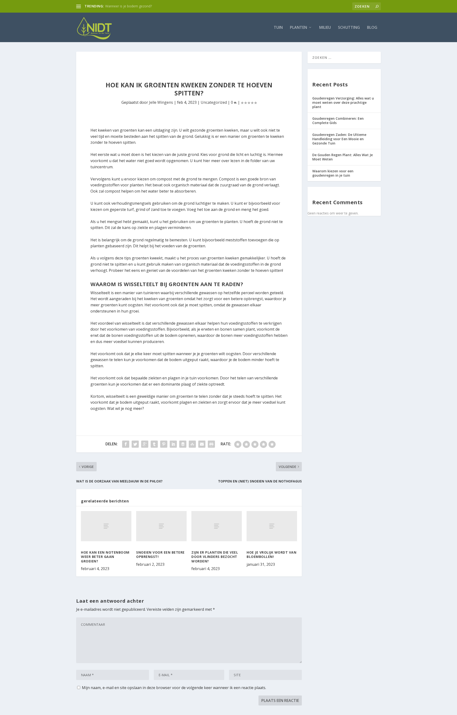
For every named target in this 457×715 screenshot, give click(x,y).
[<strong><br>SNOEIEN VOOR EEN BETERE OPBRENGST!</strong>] (161, 526)
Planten (298, 27)
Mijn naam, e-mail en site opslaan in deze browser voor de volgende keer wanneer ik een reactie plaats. (174, 687)
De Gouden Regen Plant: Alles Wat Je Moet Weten (342, 157)
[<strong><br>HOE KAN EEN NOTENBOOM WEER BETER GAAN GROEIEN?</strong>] (106, 526)
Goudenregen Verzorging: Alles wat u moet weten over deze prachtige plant (343, 102)
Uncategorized (214, 102)
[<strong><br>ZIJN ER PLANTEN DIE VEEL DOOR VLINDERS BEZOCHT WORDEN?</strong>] (216, 526)
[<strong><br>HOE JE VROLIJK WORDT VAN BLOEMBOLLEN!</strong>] (272, 526)
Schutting (349, 27)
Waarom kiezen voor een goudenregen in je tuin (332, 173)
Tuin (278, 27)
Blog (372, 27)
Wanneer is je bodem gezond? (128, 6)
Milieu (325, 27)
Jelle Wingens (161, 102)
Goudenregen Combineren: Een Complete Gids (338, 120)
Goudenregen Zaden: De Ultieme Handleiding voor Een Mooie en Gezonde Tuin (339, 138)
